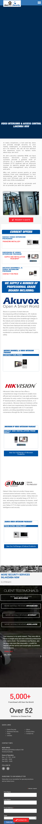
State (5, 815)
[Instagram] (7, 768)
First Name (7, 792)
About (28, 729)
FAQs (8, 733)
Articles (9, 735)
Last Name (7, 799)
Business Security (12, 731)
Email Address (9, 808)
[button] (1, 656)
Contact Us (29, 733)
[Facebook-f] (3, 768)
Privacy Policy (30, 731)
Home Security (11, 729)
